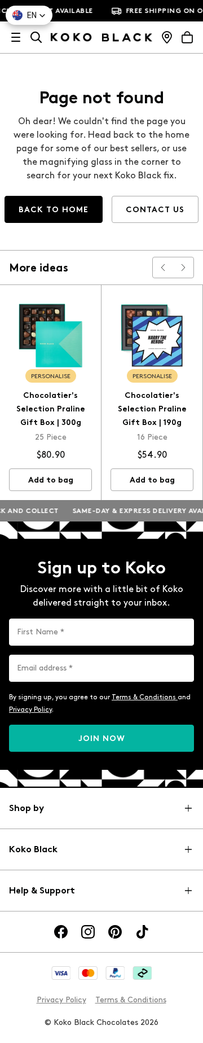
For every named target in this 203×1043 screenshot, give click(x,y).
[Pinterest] (115, 932)
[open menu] (16, 37)
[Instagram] (88, 932)
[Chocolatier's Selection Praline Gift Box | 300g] (50, 335)
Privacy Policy (30, 709)
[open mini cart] (187, 37)
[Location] (167, 37)
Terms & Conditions (145, 697)
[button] (29, 15)
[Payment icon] (61, 973)
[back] (163, 267)
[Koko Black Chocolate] (101, 37)
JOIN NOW (101, 738)
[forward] (183, 267)
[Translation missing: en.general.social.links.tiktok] (142, 932)
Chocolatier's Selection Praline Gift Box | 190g (152, 409)
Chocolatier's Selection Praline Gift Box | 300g (50, 409)
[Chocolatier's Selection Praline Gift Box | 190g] (152, 335)
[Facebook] (61, 932)
